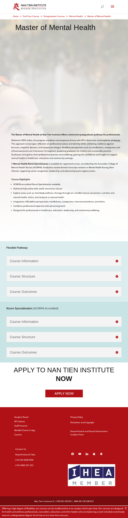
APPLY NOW (64, 393)
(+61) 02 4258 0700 (24, 459)
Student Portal (21, 417)
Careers (18, 434)
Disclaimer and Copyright (82, 422)
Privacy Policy (76, 417)
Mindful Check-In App (24, 430)
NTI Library (19, 421)
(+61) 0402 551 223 (24, 465)
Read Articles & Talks (25, 454)
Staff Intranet (21, 425)
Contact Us (20, 449)
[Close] (125, 508)
